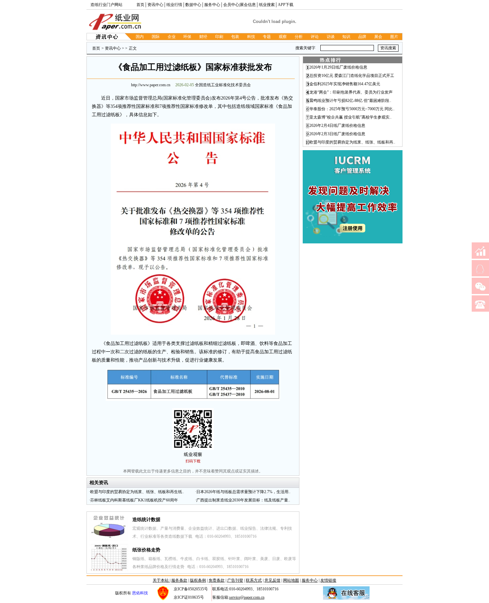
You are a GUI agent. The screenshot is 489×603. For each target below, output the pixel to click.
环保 (187, 36)
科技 (251, 36)
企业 (172, 36)
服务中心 (212, 4)
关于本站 (161, 580)
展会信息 (248, 4)
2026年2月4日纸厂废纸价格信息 (337, 125)
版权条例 (198, 580)
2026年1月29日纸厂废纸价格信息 (338, 67)
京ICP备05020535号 (191, 589)
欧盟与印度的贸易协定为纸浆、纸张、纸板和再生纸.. (137, 491)
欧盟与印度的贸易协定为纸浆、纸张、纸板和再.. (352, 142)
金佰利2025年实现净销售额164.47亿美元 (344, 84)
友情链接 (328, 580)
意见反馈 (272, 580)
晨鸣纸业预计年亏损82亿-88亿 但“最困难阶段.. (350, 100)
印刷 (219, 36)
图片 (394, 36)
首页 (140, 4)
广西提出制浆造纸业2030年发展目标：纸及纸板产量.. (243, 500)
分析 (299, 36)
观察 (283, 36)
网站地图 (291, 580)
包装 (235, 36)
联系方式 (254, 580)
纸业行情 (174, 4)
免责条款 (217, 580)
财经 (203, 36)
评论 (315, 36)
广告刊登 (235, 580)
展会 (378, 36)
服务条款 (179, 580)
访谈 (331, 36)
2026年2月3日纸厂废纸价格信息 (337, 134)
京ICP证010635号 (189, 597)
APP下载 (285, 4)
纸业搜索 (267, 4)
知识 (346, 36)
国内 (140, 36)
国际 (156, 36)
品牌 (362, 36)
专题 (267, 36)
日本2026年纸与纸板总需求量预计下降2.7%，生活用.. (243, 491)
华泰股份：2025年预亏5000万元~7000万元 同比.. (352, 109)
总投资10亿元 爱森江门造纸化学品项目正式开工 (351, 75)
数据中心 (193, 4)
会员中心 (231, 4)
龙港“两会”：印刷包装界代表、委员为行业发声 (351, 92)
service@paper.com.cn (246, 597)
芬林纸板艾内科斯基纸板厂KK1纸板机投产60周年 (134, 500)
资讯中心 (155, 4)
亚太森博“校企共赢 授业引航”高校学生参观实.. (350, 117)
